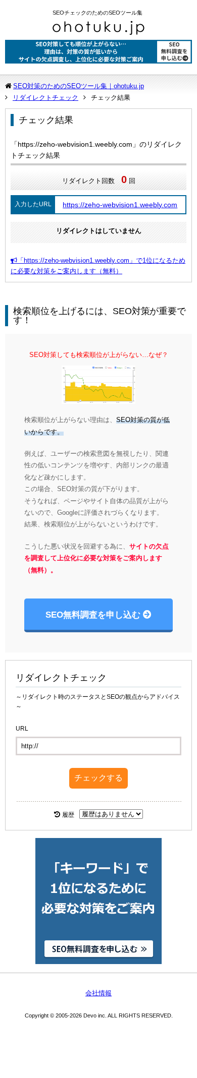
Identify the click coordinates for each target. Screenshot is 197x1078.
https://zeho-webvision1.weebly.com (120, 205)
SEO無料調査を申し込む (92, 615)
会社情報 (98, 993)
